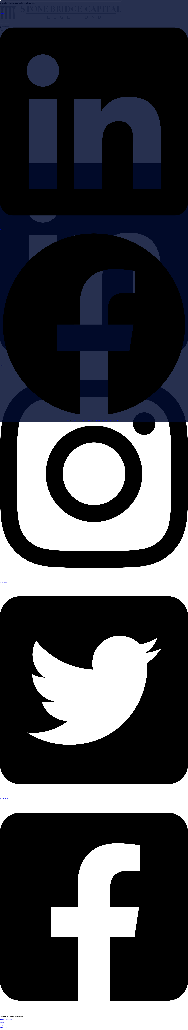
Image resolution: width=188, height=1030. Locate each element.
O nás (68, 420)
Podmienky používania (5, 1027)
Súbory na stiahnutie (4, 1025)
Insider (89, 420)
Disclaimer (2, 1022)
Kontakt (98, 420)
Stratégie (83, 420)
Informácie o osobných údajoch (6, 1019)
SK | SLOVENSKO (114, 420)
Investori (105, 420)
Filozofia (76, 420)
